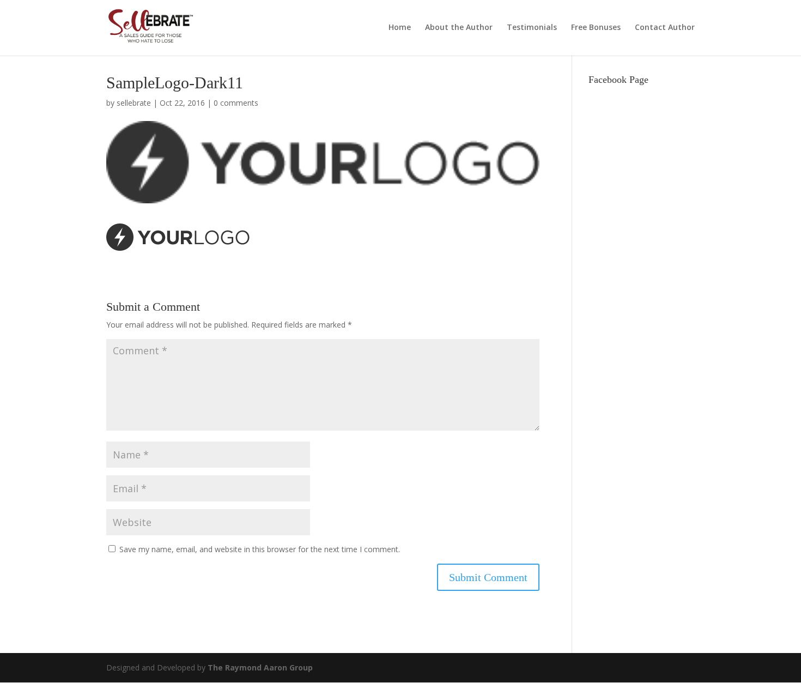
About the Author (459, 27)
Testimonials (532, 27)
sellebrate (134, 103)
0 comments (236, 103)
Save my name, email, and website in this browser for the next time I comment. (259, 549)
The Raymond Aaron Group (260, 667)
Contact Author (665, 27)
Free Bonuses (596, 27)
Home (400, 27)
